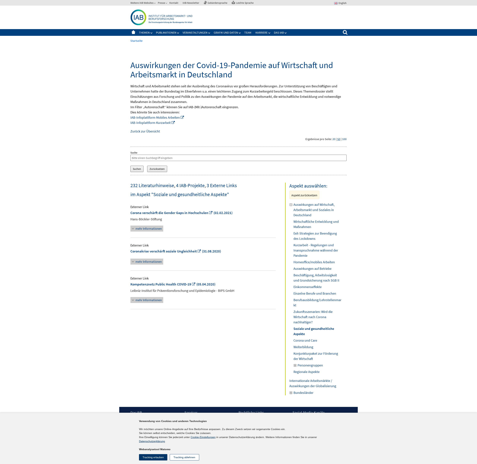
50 (338, 139)
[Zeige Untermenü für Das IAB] (285, 33)
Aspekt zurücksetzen (304, 195)
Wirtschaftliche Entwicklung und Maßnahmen (316, 224)
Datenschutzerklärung (152, 441)
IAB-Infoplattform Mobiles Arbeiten (157, 117)
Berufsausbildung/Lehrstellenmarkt (317, 302)
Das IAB (279, 32)
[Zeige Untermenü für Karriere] (269, 33)
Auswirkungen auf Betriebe (312, 268)
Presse (161, 2)
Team (247, 32)
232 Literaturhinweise (152, 185)
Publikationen (166, 32)
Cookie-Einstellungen (203, 437)
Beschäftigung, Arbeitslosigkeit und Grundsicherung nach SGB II (316, 277)
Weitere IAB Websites (142, 2)
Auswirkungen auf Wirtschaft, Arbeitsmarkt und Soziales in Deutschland (313, 209)
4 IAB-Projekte (190, 185)
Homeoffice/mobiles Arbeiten (314, 262)
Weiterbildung (303, 347)
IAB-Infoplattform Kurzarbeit (152, 123)
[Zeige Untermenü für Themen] (151, 33)
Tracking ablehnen (184, 457)
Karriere (261, 32)
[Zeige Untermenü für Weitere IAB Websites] (155, 3)
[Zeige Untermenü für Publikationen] (178, 33)
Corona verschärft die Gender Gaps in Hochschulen (171, 212)
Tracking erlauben (153, 457)
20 (333, 139)
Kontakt (173, 2)
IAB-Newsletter (191, 2)
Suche (133, 152)
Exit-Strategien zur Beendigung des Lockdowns (315, 236)
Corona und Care (305, 340)
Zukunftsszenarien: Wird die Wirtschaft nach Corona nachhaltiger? (313, 317)
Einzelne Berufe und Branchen (314, 293)
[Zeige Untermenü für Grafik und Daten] (239, 33)
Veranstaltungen (195, 32)
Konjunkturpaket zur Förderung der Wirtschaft (315, 356)
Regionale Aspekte (306, 372)
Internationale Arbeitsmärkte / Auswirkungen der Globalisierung (312, 383)
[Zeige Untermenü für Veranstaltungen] (209, 33)
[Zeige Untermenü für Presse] (166, 3)
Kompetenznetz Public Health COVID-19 (163, 284)
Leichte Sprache (245, 2)
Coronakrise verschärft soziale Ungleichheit (165, 251)
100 (344, 139)
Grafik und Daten (226, 32)
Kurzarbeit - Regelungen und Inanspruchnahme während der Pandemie (315, 250)
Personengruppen (310, 365)
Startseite (133, 32)
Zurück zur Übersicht (145, 131)
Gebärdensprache (217, 2)
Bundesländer (303, 392)
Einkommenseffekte (307, 287)
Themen (144, 32)
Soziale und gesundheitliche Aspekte (313, 331)
